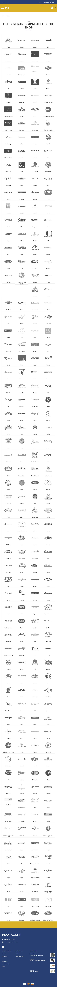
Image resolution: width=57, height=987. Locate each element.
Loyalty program (5, 964)
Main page (4, 953)
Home (3, 15)
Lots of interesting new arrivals (38, 960)
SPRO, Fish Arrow (34, 971)
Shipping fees (4, 961)
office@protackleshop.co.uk (12, 942)
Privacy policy (5, 958)
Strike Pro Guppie (34, 966)
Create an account (20, 956)
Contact (4, 966)
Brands (7, 15)
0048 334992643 (12, 939)
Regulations (4, 956)
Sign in (17, 953)
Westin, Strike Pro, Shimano (36, 955)
